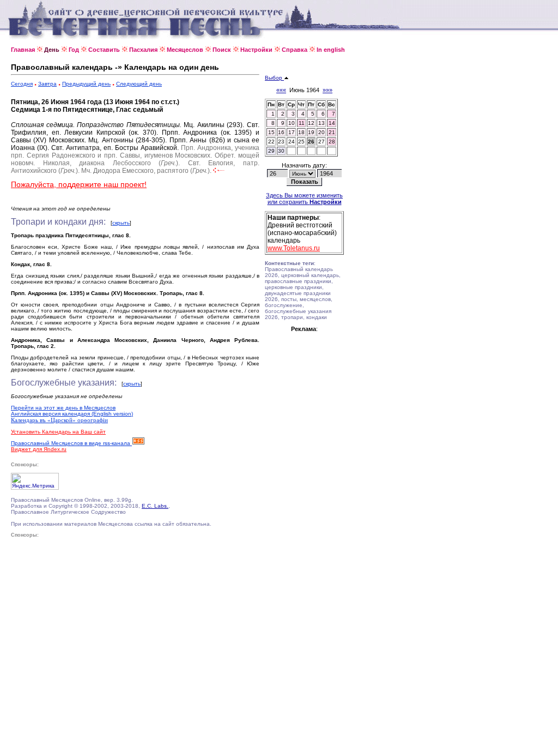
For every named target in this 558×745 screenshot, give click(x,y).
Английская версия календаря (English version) (72, 414)
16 (281, 132)
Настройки (256, 49)
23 (281, 142)
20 (321, 132)
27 (321, 142)
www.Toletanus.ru (294, 248)
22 (271, 142)
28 (332, 142)
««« (281, 90)
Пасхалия (143, 49)
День (51, 49)
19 (311, 132)
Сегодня (22, 84)
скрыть (121, 223)
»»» (327, 90)
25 (301, 142)
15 (271, 132)
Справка (294, 49)
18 (301, 132)
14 (332, 123)
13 (321, 123)
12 (311, 123)
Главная (23, 49)
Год (74, 49)
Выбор (274, 78)
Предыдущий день (86, 84)
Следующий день (139, 84)
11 (302, 123)
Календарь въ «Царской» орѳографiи (59, 420)
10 (291, 123)
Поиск (222, 49)
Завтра (47, 84)
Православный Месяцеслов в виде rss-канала (71, 443)
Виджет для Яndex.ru (38, 449)
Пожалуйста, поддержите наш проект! (79, 184)
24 (291, 142)
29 (271, 151)
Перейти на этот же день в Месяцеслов (63, 408)
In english (331, 49)
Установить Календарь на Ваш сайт (58, 432)
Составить (104, 49)
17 (291, 132)
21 (332, 132)
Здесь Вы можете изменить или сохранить (304, 198)
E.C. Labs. (155, 506)
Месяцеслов (185, 49)
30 (281, 151)
